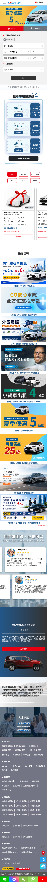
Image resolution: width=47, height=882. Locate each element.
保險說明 (35, 781)
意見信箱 (16, 826)
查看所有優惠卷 (23, 158)
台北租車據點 (7, 801)
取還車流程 (24, 781)
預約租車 (23, 78)
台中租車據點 (7, 806)
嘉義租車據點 (7, 810)
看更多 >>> (41, 525)
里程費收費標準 (29, 786)
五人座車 (5, 766)
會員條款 (5, 837)
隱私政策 (16, 837)
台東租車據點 (35, 814)
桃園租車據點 (35, 801)
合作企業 (16, 863)
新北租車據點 (21, 801)
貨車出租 (28, 766)
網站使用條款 (28, 837)
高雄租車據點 (21, 806)
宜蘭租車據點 (35, 806)
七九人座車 (17, 766)
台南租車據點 (21, 810)
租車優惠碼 (38, 755)
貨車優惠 (16, 755)
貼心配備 (14, 770)
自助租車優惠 (20, 750)
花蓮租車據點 (21, 814)
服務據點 (23, 649)
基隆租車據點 (35, 810)
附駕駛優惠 (20, 746)
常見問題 (5, 826)
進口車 (4, 770)
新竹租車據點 (7, 814)
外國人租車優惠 (35, 750)
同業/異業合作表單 (30, 826)
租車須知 (16, 786)
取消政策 (5, 786)
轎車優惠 (26, 755)
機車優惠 (5, 755)
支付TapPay (7, 790)
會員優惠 (32, 746)
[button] (18, 23)
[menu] (4, 3)
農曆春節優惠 (7, 746)
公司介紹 (5, 863)
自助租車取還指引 (9, 781)
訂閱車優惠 (6, 750)
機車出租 (39, 766)
